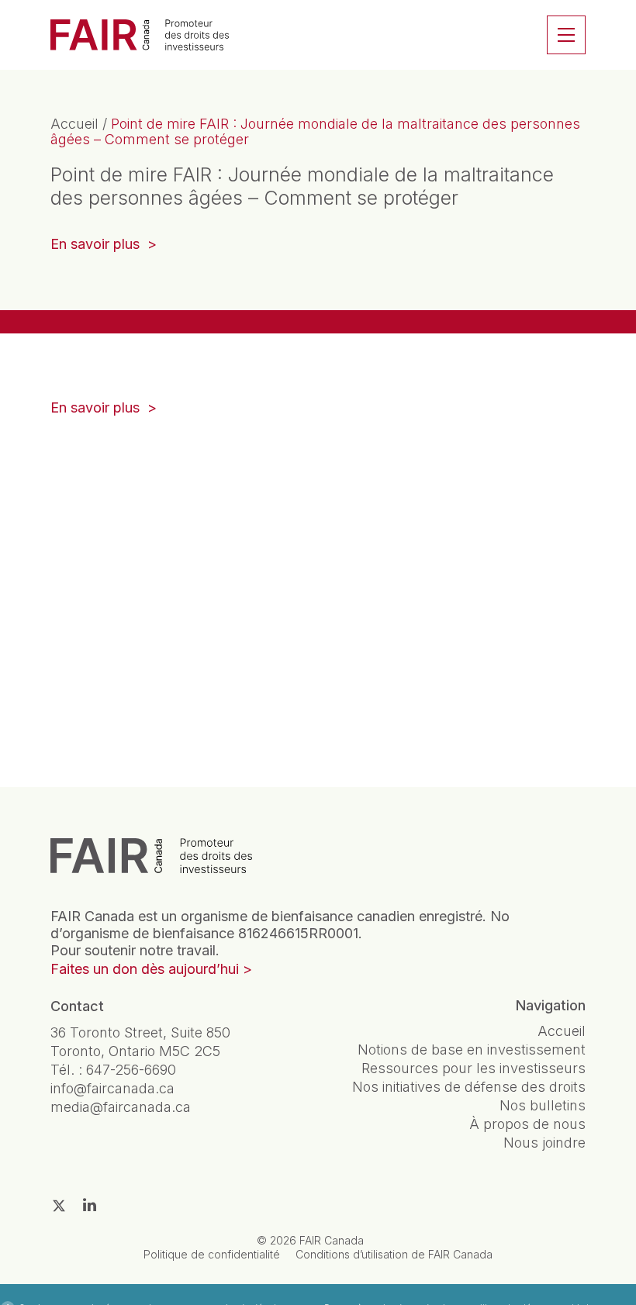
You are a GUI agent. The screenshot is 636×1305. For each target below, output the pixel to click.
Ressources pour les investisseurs (473, 1068)
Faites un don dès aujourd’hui (144, 969)
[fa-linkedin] (89, 1205)
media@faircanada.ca (120, 1107)
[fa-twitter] (58, 1205)
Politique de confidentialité (211, 1254)
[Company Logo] (151, 855)
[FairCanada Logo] (139, 35)
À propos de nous (527, 1124)
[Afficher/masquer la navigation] (566, 35)
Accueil (74, 124)
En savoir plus (103, 245)
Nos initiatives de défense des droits (469, 1087)
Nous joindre (544, 1142)
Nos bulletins (542, 1105)
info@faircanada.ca (112, 1088)
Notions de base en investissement (472, 1049)
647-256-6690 (131, 1070)
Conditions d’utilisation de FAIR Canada (394, 1254)
